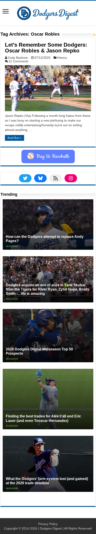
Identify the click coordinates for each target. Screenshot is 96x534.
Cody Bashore (18, 57)
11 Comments (18, 61)
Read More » (14, 137)
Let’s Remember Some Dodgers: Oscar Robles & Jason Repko (46, 48)
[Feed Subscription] (94, 35)
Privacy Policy (48, 524)
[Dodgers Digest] (48, 12)
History (62, 57)
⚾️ (48, 156)
